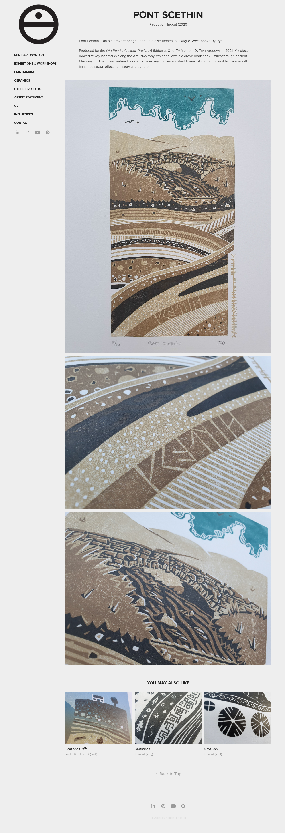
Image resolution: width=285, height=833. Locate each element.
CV (16, 106)
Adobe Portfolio (176, 818)
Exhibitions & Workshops (35, 63)
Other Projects (27, 89)
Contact (21, 122)
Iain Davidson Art (29, 55)
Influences (23, 114)
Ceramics (22, 80)
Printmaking (24, 72)
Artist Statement (28, 97)
